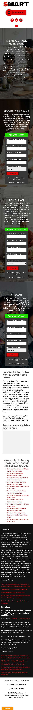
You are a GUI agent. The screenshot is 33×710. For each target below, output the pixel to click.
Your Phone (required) (13, 152)
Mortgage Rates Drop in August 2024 (13, 592)
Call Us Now (18, 12)
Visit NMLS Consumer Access (20, 619)
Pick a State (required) (14, 166)
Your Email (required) (13, 159)
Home (6, 681)
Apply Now (13, 689)
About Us (22, 685)
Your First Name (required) (15, 139)
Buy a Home (14, 681)
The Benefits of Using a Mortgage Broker (14, 589)
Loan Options (12, 685)
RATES (21, 689)
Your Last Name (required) (15, 146)
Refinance (25, 681)
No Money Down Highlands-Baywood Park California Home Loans (17, 515)
